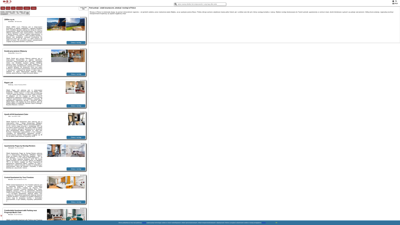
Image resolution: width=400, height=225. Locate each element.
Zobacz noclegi (76, 42)
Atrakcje (27, 8)
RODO (264, 222)
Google (144, 222)
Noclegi (8, 8)
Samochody (19, 8)
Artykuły (34, 8)
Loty (13, 8)
